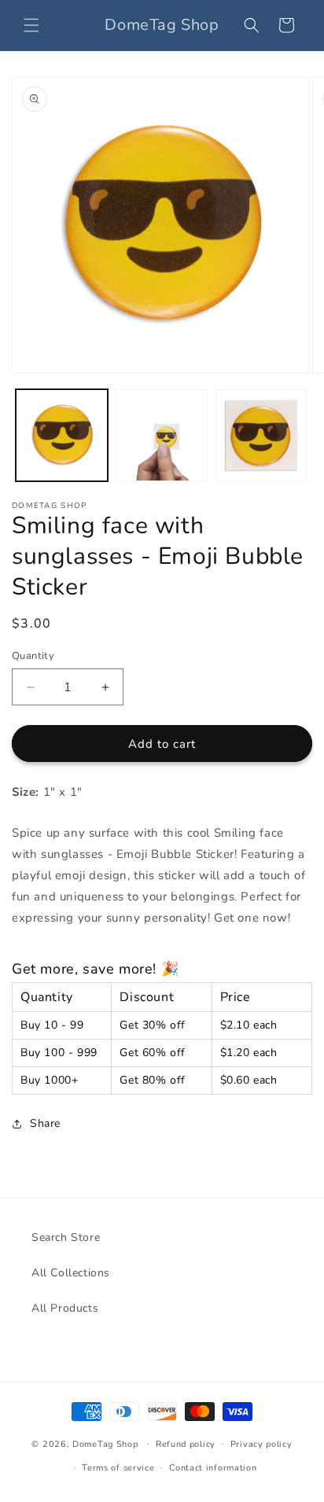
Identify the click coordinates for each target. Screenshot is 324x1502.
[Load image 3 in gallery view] (261, 435)
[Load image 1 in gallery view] (62, 435)
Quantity (33, 656)
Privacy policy (261, 1444)
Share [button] (45, 1123)
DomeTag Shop (105, 1443)
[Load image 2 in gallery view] (162, 435)
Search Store (65, 1237)
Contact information (212, 1468)
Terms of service (118, 1468)
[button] (31, 25)
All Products (64, 1308)
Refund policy (185, 1444)
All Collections (70, 1272)
